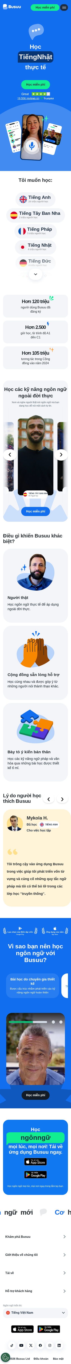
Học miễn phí (45, 7)
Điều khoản (41, 1358)
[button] (35, 32)
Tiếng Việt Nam (22, 1312)
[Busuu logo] (12, 7)
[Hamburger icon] (64, 7)
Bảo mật (58, 1358)
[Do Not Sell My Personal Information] (5, 1357)
